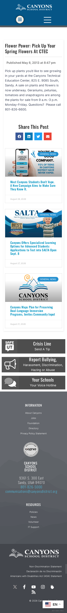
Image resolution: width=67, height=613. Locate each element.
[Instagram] (42, 586)
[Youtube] (33, 586)
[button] (19, 136)
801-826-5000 (31, 486)
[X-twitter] (15, 586)
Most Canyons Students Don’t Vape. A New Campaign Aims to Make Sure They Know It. (33, 185)
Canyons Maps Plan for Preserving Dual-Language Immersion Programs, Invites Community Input (32, 310)
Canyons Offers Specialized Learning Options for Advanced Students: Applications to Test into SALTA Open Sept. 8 (33, 248)
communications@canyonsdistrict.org (31, 491)
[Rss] (33, 592)
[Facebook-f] (24, 586)
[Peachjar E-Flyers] (52, 586)
